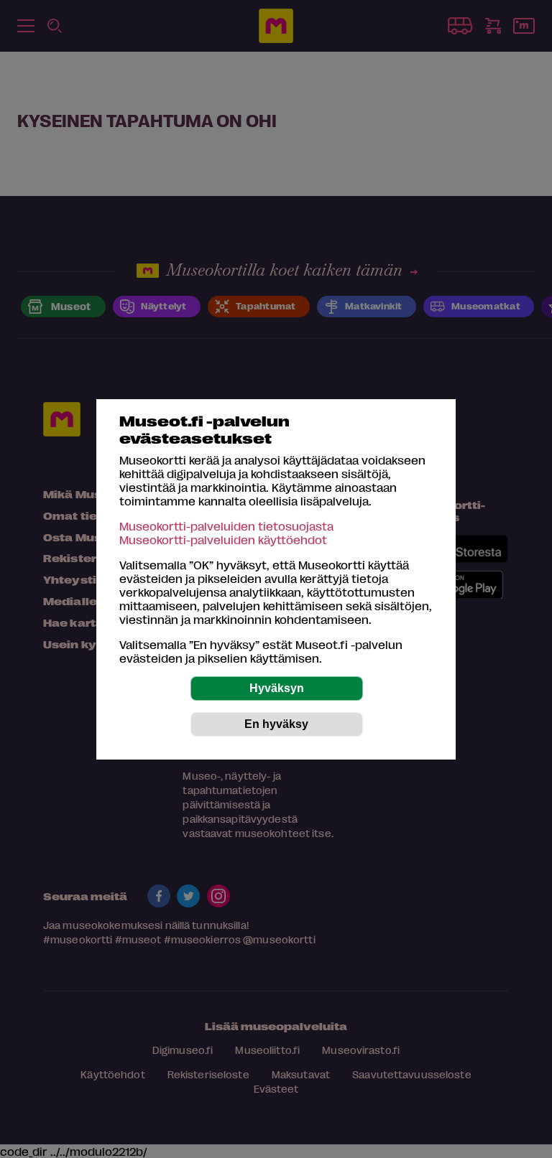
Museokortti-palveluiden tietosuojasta (226, 526)
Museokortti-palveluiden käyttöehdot (223, 539)
